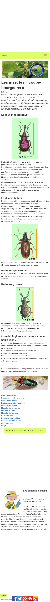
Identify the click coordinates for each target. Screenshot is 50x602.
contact (3, 595)
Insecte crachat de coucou (13, 403)
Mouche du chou (8, 411)
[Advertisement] (25, 24)
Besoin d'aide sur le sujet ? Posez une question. (25, 430)
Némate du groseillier (10, 418)
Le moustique (7, 416)
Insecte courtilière (9, 400)
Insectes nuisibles (9, 405)
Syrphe (4, 426)
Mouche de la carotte (10, 408)
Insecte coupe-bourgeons (12, 398)
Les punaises (7, 423)
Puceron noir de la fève (11, 421)
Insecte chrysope (8, 395)
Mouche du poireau (9, 413)
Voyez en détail (41, 529)
